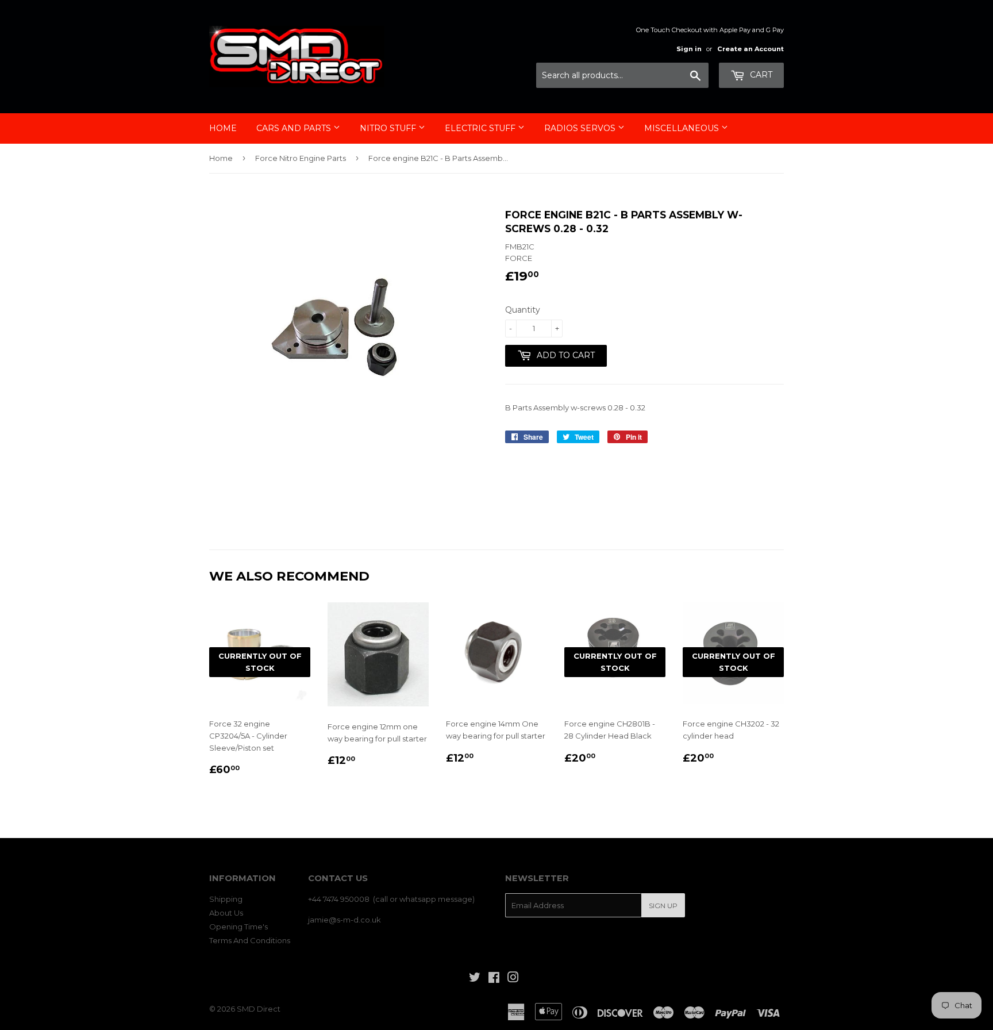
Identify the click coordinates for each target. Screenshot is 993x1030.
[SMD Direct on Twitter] (474, 978)
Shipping (226, 899)
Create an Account (750, 49)
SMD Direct (258, 1008)
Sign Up (663, 905)
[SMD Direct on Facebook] (494, 978)
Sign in (689, 49)
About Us (226, 912)
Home (223, 128)
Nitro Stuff (389, 128)
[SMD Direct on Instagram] (513, 978)
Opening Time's (238, 926)
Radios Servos (581, 128)
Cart (760, 75)
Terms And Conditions (249, 940)
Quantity (522, 310)
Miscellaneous (682, 128)
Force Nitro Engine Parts (300, 158)
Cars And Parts (294, 128)
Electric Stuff (481, 128)
